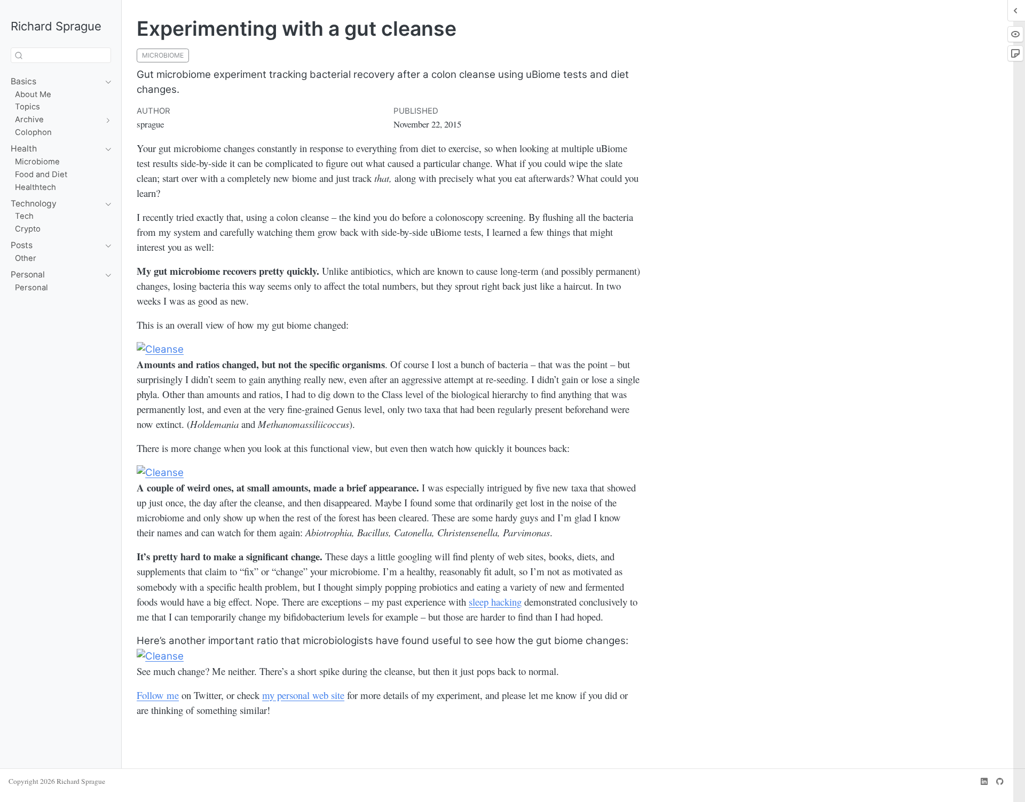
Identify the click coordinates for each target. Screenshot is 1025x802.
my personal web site (303, 695)
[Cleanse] (160, 349)
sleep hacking (495, 601)
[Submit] (18, 55)
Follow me (158, 695)
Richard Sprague (56, 26)
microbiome (163, 55)
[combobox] (61, 55)
